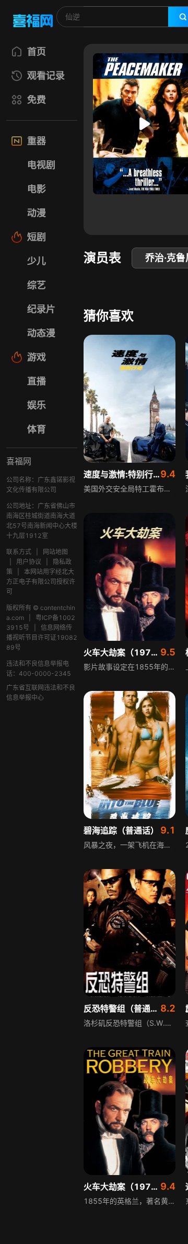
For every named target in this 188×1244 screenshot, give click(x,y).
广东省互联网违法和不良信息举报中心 (40, 692)
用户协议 (28, 562)
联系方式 (18, 552)
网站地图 (55, 552)
